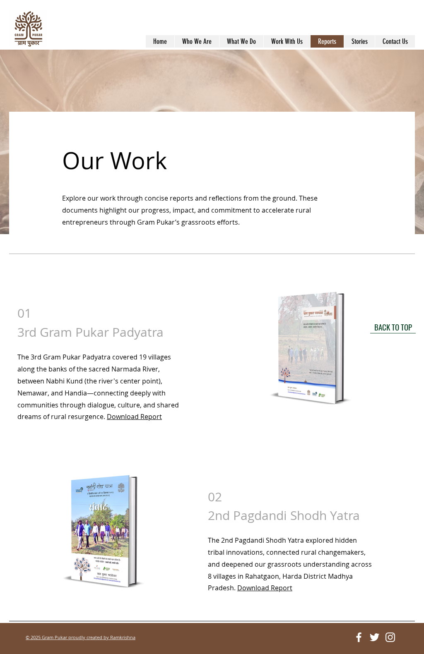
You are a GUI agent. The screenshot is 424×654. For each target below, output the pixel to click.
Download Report (134, 416)
